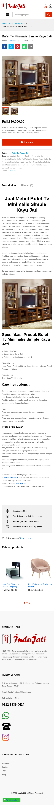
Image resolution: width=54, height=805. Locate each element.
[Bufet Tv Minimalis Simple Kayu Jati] (4, 46)
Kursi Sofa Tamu (21, 483)
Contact (5, 767)
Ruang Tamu (25, 153)
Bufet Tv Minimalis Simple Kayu (30, 159)
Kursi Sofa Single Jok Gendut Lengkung (11, 585)
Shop (4, 774)
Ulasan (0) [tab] (27, 185)
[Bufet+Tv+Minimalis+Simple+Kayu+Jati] (11, 46)
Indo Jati (41, 162)
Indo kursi (22, 165)
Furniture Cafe (31, 162)
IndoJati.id (12, 41)
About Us (6, 763)
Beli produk (27, 142)
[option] (14, 576)
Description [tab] (9, 185)
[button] (11, 580)
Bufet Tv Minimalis (32, 156)
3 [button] (29, 603)
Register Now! (26, 538)
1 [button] (24, 603)
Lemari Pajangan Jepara (12, 168)
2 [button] (27, 603)
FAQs (4, 771)
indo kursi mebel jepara (36, 165)
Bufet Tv (15, 153)
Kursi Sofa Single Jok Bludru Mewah (40, 585)
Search (48, 14)
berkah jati (11, 156)
